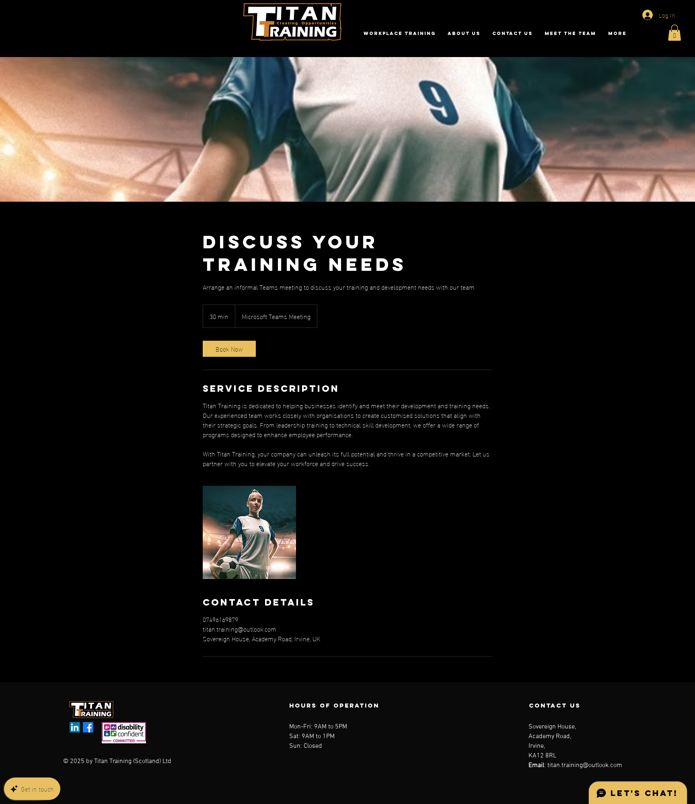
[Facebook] (88, 727)
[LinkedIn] (75, 727)
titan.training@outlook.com (584, 765)
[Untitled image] (249, 532)
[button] (674, 33)
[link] (229, 349)
